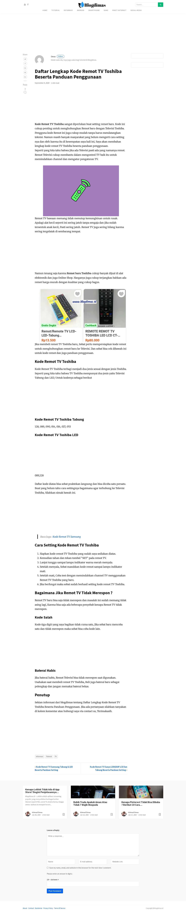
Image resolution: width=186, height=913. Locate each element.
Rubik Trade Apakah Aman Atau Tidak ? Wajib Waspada (90, 803)
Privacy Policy (48, 908)
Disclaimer (38, 908)
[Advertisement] (76, 18)
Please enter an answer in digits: (59, 874)
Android (80, 10)
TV (56, 756)
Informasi (68, 10)
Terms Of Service (59, 908)
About (25, 908)
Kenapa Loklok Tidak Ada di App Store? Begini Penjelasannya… (42, 791)
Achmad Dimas (37, 812)
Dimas (57, 56)
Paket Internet (119, 10)
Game (106, 10)
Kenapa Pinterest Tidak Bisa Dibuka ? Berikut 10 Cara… (140, 803)
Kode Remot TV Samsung (67, 536)
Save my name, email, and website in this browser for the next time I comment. (80, 868)
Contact (31, 908)
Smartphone (94, 10)
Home (45, 10)
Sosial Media (136, 10)
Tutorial (55, 10)
